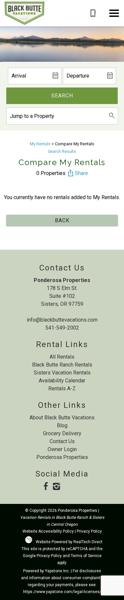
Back (62, 220)
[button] (114, 13)
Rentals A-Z (62, 388)
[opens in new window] (45, 487)
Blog (62, 425)
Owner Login (62, 449)
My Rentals (40, 143)
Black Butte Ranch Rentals (62, 365)
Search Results (62, 151)
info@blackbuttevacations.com (62, 320)
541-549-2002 (62, 328)
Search (62, 95)
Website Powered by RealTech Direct (69, 542)
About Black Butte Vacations (62, 417)
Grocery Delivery (62, 433)
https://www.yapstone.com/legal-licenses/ (62, 591)
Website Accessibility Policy (48, 531)
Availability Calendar (62, 380)
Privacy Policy (89, 531)
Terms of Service (86, 555)
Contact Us (62, 441)
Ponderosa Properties (62, 457)
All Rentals (62, 357)
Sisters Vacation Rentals (62, 373)
